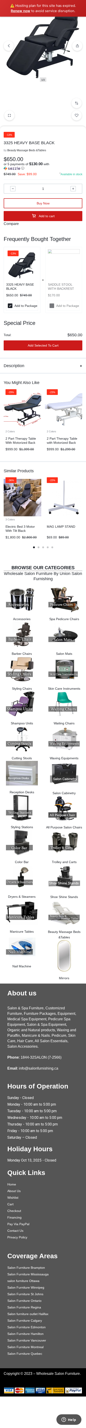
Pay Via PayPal (18, 1224)
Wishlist (12, 1197)
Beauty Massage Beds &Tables (26, 150)
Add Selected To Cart (43, 345)
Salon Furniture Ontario (24, 1301)
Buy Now (43, 203)
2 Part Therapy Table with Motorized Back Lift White (62, 443)
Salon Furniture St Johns (25, 1294)
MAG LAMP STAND (61, 526)
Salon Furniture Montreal (25, 1347)
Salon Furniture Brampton (26, 1267)
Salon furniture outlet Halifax (27, 1314)
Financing (14, 1217)
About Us (14, 1191)
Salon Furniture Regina (24, 1307)
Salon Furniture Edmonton (26, 1327)
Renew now (20, 11)
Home (11, 1184)
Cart (10, 1204)
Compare (11, 224)
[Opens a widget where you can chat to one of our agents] (68, 1420)
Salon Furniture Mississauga (28, 1274)
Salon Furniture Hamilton (25, 1334)
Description (14, 365)
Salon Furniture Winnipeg (25, 1287)
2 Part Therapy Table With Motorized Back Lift (21, 443)
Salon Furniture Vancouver (26, 1340)
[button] (77, 103)
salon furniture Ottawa (23, 1281)
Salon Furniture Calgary (24, 1320)
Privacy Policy (17, 1237)
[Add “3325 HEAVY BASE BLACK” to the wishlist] (77, 115)
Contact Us (15, 1230)
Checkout (14, 1211)
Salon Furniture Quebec (24, 1353)
